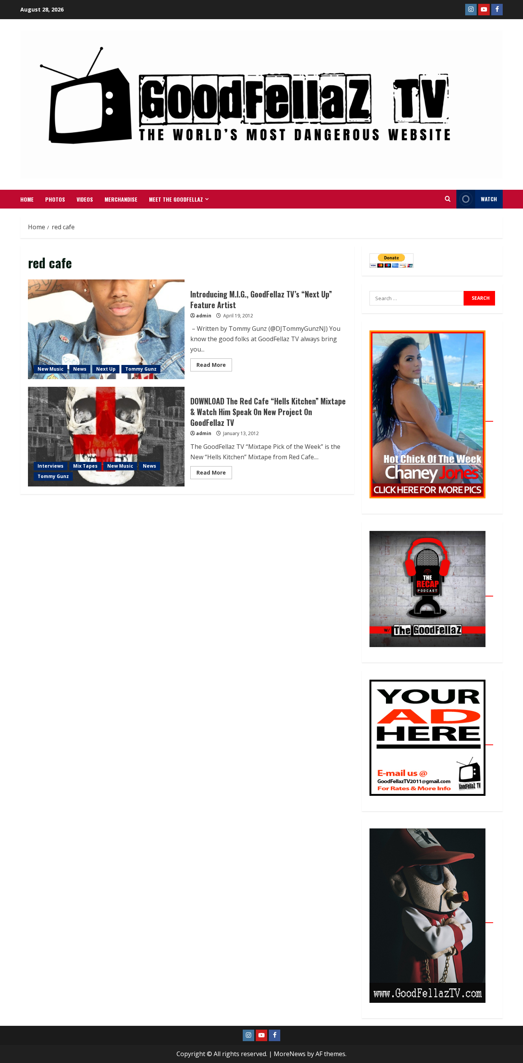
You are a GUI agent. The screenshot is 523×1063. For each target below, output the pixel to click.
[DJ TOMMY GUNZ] (484, 9)
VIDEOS (85, 199)
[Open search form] (448, 199)
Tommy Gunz (141, 369)
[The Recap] (431, 591)
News (80, 369)
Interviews (51, 466)
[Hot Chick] (431, 417)
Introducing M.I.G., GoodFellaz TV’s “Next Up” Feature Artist (106, 329)
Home (27, 199)
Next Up (106, 369)
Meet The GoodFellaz (176, 199)
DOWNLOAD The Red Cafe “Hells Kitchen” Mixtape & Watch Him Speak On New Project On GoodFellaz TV (106, 436)
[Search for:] (416, 298)
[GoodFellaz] (431, 918)
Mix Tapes (85, 466)
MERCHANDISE (121, 199)
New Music (51, 369)
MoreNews (290, 1054)
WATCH (489, 199)
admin (203, 315)
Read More (214, 363)
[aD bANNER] (431, 740)
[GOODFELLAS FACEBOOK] (497, 9)
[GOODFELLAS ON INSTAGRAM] (471, 9)
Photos (55, 199)
